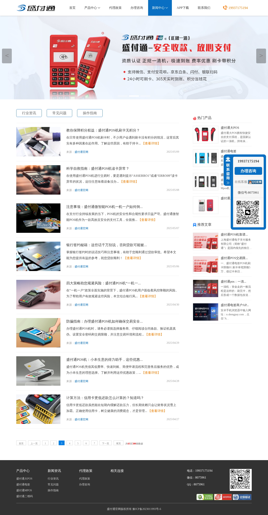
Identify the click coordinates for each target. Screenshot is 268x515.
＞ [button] (261, 55)
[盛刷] (134, 57)
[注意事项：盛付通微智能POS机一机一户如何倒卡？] (38, 231)
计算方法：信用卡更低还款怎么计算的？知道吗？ (105, 398)
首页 (72, 7)
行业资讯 (29, 113)
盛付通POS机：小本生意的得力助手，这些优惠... (104, 360)
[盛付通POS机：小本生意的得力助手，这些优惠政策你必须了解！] (38, 384)
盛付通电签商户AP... (235, 305)
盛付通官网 (81, 152)
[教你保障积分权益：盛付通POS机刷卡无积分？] (38, 155)
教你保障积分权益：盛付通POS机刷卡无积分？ (103, 130)
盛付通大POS (230, 127)
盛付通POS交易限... (234, 258)
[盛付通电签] (205, 166)
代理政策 (115, 7)
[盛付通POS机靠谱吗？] (205, 249)
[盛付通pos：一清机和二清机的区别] (205, 296)
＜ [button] (7, 55)
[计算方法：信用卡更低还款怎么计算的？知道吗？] (38, 422)
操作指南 (90, 113)
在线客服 (241, 181)
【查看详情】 (151, 143)
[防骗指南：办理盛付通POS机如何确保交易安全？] (38, 346)
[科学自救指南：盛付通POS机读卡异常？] (38, 193)
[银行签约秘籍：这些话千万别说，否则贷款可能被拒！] (38, 270)
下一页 (105, 443)
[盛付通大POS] (205, 142)
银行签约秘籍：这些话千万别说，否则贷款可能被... (106, 245)
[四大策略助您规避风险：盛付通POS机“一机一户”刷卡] (38, 308)
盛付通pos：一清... (233, 281)
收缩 (227, 170)
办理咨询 (136, 7)
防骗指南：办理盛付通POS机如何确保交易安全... (104, 321)
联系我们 (204, 7)
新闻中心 (158, 7)
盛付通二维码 (230, 198)
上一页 (34, 443)
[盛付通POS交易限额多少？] (205, 272)
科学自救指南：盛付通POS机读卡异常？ (97, 168)
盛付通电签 (228, 151)
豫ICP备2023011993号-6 (146, 509)
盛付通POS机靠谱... (234, 234)
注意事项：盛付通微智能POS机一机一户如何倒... (104, 207)
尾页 (118, 443)
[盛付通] (223, 499)
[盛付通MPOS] (205, 189)
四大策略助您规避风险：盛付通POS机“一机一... (103, 283)
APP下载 (183, 7)
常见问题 (59, 113)
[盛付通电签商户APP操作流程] (205, 319)
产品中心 (90, 7)
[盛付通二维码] (205, 213)
